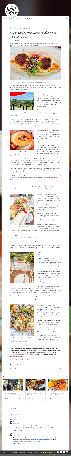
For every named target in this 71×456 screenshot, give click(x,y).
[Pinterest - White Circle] (64, 452)
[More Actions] (60, 422)
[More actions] (60, 28)
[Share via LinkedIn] (17, 364)
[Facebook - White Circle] (58, 452)
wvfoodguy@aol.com (51, 452)
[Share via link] (20, 364)
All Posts (5, 18)
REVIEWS (11, 18)
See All (66, 376)
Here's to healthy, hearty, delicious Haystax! (56, 394)
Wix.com (66, 454)
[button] (66, 18)
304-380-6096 (43, 452)
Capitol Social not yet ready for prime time (34, 394)
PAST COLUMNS (28, 18)
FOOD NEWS (19, 18)
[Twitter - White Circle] (61, 452)
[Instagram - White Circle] (67, 452)
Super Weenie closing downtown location (10, 394)
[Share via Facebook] (10, 364)
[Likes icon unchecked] (14, 430)
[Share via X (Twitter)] (14, 364)
